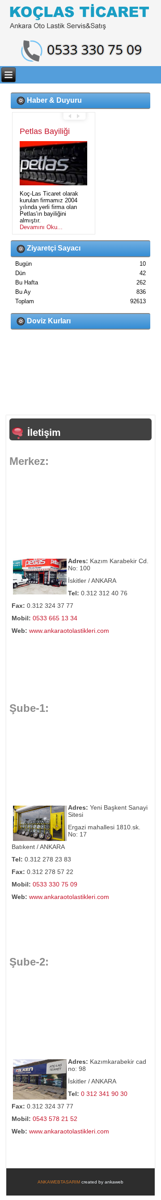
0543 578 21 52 (55, 1118)
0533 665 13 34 (55, 618)
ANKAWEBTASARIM (59, 1181)
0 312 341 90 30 (104, 1093)
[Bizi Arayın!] (80, 50)
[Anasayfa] (80, 17)
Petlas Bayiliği (45, 165)
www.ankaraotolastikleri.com (69, 630)
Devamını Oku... (41, 140)
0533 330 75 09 (55, 884)
